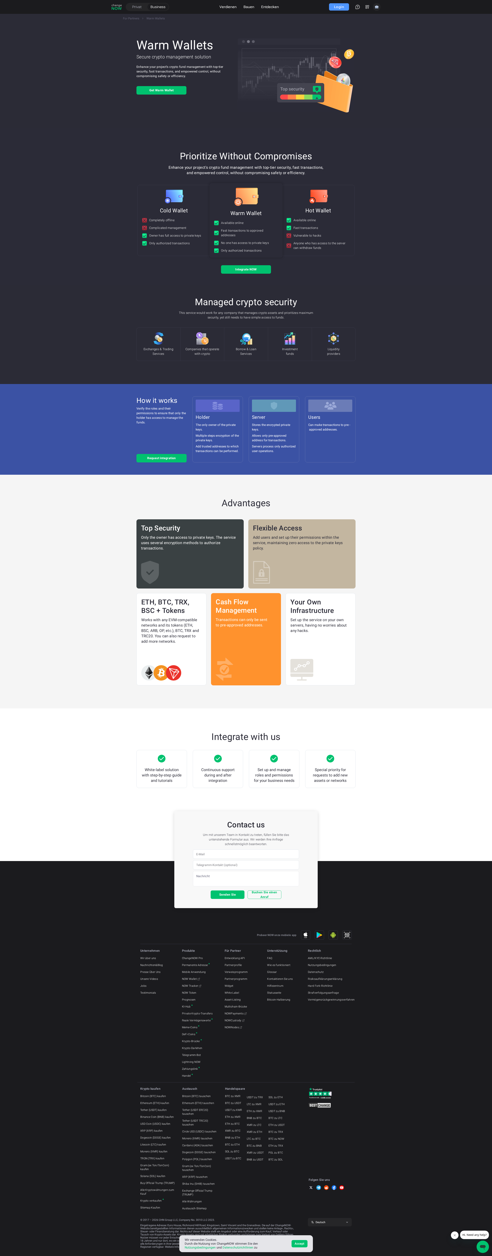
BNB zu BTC (254, 1118)
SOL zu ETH (275, 1097)
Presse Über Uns (150, 971)
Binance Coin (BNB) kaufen (157, 1116)
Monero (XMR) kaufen (154, 1151)
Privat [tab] (136, 7)
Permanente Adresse (195, 965)
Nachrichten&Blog (151, 965)
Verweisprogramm (236, 971)
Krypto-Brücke (191, 1041)
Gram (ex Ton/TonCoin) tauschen (196, 1168)
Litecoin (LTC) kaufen (153, 1144)
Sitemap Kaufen (150, 1207)
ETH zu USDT (276, 1124)
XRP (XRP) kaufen (151, 1130)
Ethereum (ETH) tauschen (198, 1103)
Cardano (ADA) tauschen (197, 1145)
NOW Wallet (189, 978)
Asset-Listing (233, 999)
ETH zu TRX (275, 1145)
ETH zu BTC (232, 1123)
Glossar (272, 971)
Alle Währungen (192, 1201)
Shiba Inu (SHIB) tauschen (198, 1183)
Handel (186, 1075)
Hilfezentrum (275, 985)
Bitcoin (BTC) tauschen (196, 1096)
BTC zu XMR (232, 1096)
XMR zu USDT (255, 1152)
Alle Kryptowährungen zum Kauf (157, 1191)
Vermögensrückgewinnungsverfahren (331, 999)
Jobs (143, 985)
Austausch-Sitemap (194, 1208)
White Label (232, 992)
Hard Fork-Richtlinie (320, 985)
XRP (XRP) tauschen (195, 1176)
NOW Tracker (190, 985)
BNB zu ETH (232, 1137)
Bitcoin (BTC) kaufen (153, 1096)
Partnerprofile (233, 965)
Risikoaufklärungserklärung (325, 978)
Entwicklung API (235, 958)
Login (339, 7)
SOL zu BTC (232, 1151)
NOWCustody (233, 1020)
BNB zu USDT (255, 1159)
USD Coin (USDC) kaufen (155, 1123)
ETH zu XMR (232, 1116)
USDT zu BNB (276, 1111)
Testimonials (148, 992)
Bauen (249, 7)
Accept (299, 1243)
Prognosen (189, 999)
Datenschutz (316, 971)
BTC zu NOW (276, 1138)
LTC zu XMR (254, 1104)
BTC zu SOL (275, 1159)
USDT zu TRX (255, 1097)
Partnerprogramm (236, 978)
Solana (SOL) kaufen (152, 1176)
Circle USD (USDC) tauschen (199, 1131)
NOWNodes (232, 1027)
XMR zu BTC (232, 1130)
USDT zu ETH (276, 1104)
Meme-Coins (189, 1027)
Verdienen (228, 7)
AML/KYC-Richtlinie (320, 958)
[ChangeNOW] (116, 7)
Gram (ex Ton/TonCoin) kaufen (154, 1167)
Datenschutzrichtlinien (238, 1247)
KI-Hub (186, 1006)
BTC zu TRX (275, 1131)
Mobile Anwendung (194, 971)
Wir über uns (148, 958)
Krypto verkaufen (151, 1200)
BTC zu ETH (232, 1144)
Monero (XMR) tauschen (197, 1138)
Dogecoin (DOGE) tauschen (199, 1152)
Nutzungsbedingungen (322, 965)
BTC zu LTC (275, 1118)
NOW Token (189, 992)
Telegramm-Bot (191, 1055)
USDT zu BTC (233, 1158)
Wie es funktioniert (278, 965)
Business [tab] (157, 7)
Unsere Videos (149, 978)
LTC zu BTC (254, 1138)
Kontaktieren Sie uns (280, 978)
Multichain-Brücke (236, 1006)
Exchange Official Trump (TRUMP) (197, 1192)
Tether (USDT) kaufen (153, 1109)
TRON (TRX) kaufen (152, 1158)
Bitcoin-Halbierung (278, 999)
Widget (229, 985)
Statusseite (274, 992)
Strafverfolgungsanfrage (323, 992)
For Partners (131, 18)
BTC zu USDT (233, 1103)
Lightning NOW (191, 1061)
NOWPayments (234, 1013)
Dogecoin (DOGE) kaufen (155, 1137)
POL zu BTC (275, 1152)
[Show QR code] (347, 935)
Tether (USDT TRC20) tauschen (195, 1122)
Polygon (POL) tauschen (197, 1159)
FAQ (269, 958)
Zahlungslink (190, 1068)
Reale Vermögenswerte (196, 1020)
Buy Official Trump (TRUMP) (157, 1183)
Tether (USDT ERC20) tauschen (195, 1111)
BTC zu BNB (254, 1145)
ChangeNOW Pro (192, 958)
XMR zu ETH (254, 1131)
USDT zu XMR (233, 1109)
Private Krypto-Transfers (197, 1013)
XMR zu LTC (254, 1124)
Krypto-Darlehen (192, 1048)
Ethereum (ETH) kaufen (154, 1103)
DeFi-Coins (188, 1034)
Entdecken (270, 7)
